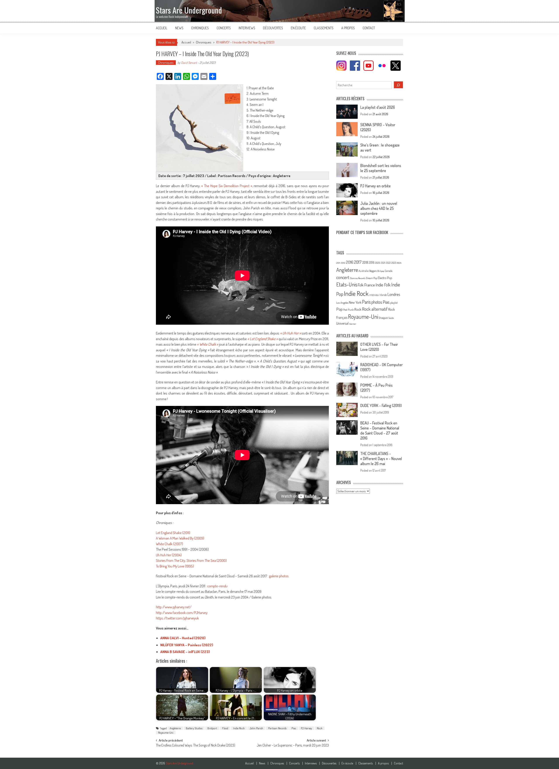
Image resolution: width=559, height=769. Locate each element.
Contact (369, 28)
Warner (352, 323)
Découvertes (273, 28)
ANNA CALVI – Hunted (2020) (182, 638)
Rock (319, 728)
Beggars (373, 270)
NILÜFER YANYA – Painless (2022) (186, 645)
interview (374, 295)
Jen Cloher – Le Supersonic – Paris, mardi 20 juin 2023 (293, 745)
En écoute (298, 28)
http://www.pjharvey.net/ (174, 607)
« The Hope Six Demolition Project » (226, 185)
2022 (388, 262)
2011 (338, 262)
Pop (339, 309)
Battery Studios (194, 728)
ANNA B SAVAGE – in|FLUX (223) (185, 651)
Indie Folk (383, 285)
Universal (342, 323)
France (369, 285)
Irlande (383, 295)
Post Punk (348, 309)
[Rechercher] (398, 84)
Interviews (247, 28)
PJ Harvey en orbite (375, 185)
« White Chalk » (207, 344)
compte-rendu (217, 586)
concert (342, 277)
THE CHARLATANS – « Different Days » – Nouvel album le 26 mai (381, 458)
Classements (323, 28)
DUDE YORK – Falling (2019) (381, 405)
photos (376, 302)
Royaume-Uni (165, 732)
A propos (348, 28)
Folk (361, 285)
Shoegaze (383, 317)
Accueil (161, 28)
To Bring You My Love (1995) (175, 566)
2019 (371, 262)
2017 (358, 262)
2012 (343, 262)
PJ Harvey (306, 728)
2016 (349, 262)
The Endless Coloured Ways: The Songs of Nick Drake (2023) (195, 745)
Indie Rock (239, 728)
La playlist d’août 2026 (377, 107)
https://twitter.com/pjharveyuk (177, 618)
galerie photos (279, 576)
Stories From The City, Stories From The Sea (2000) (191, 560)
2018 (365, 262)
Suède (391, 317)
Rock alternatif (375, 309)
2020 (377, 262)
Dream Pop (371, 278)
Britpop (380, 270)
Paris (366, 302)
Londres (393, 294)
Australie (364, 270)
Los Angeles (342, 302)
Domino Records (357, 278)
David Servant (189, 62)
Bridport (212, 728)
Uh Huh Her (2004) (169, 555)
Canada (388, 270)
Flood (225, 728)
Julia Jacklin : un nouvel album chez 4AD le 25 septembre (378, 208)
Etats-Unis (346, 284)
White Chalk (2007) (169, 543)
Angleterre (175, 728)
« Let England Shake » (262, 338)
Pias (294, 728)
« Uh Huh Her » (290, 333)
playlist (394, 302)
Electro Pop (385, 278)
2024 (399, 262)
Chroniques (200, 28)
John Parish (256, 728)
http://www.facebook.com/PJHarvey (181, 612)
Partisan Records (277, 728)
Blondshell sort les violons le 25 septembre (380, 168)
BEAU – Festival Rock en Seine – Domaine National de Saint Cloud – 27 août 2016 (379, 430)
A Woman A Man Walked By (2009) (180, 538)
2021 (383, 262)
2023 (393, 262)
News (179, 28)
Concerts (224, 28)
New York (355, 302)
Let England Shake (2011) (173, 532)
